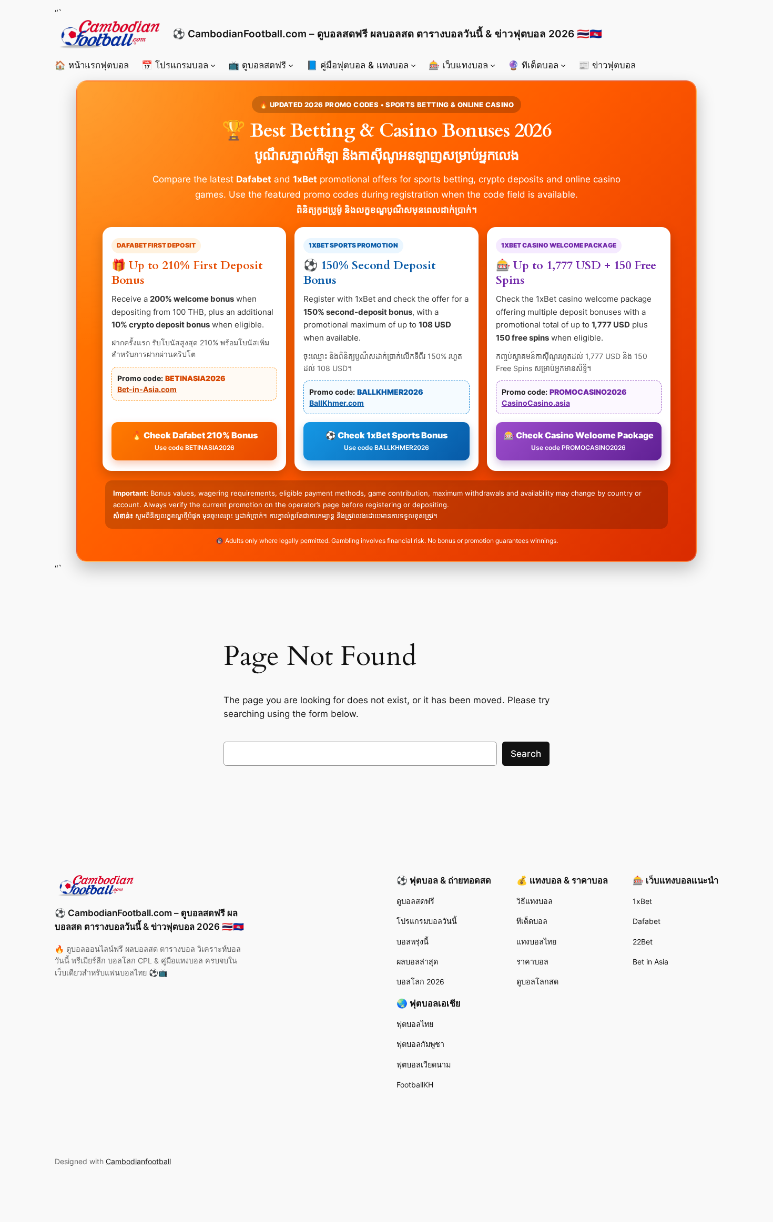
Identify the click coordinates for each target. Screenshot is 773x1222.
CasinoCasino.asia (536, 402)
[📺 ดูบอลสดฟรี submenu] (290, 65)
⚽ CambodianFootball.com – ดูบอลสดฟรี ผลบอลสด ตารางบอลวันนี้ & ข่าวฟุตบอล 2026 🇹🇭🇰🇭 (387, 33)
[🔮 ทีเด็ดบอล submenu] (563, 65)
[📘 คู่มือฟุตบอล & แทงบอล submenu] (413, 65)
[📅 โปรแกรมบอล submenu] (213, 65)
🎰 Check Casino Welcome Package (579, 440)
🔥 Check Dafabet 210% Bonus (194, 440)
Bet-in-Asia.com (147, 389)
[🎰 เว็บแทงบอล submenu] (492, 65)
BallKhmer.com (336, 402)
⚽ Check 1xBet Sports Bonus (386, 440)
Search (526, 753)
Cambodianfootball (138, 1161)
